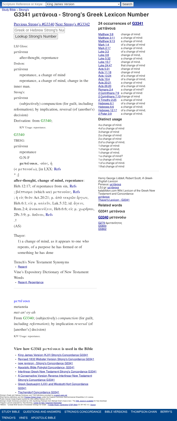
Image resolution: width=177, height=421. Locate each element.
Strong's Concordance (82, 411)
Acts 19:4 (104, 79)
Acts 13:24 (104, 75)
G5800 (102, 226)
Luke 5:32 (104, 58)
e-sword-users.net (60, 395)
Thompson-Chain (144, 411)
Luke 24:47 (105, 65)
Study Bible (9, 9)
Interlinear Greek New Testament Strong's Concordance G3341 (57, 371)
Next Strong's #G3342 (72, 23)
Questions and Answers (42, 411)
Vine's (23, 418)
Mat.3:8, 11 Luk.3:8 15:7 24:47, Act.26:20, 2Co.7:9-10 (73, 185)
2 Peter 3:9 (105, 113)
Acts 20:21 (104, 82)
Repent (22, 266)
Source (93, 405)
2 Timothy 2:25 (107, 100)
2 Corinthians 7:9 (108, 93)
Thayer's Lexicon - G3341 (114, 200)
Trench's (9, 418)
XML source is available (84, 401)
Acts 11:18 (104, 72)
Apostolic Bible (43, 418)
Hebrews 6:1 (106, 103)
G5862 (102, 229)
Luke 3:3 (103, 51)
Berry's (166, 411)
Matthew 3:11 (106, 37)
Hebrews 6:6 (106, 107)
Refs (57, 168)
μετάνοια (115, 184)
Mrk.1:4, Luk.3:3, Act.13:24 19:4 (76, 191)
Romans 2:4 (105, 89)
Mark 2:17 (104, 48)
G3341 (137, 23)
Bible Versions (116, 411)
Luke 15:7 (104, 62)
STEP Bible (73, 405)
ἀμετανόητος (110, 223)
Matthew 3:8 (105, 34)
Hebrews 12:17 (107, 110)
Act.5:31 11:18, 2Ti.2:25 (49, 214)
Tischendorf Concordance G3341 (38, 392)
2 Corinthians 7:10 (109, 96)
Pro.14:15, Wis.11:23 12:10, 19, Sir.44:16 (57, 168)
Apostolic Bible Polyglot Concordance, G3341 (46, 367)
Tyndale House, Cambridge (58, 405)
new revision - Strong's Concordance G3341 (45, 363)
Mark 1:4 (103, 44)
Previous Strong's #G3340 (34, 23)
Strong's (24, 9)
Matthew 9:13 (106, 41)
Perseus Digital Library (32, 397)
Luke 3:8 (103, 55)
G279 (101, 223)
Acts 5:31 (104, 69)
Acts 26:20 (104, 86)
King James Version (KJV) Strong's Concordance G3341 (53, 355)
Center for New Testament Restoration (48, 403)
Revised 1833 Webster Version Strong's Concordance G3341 (56, 359)
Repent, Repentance (31, 282)
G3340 (46, 120)
